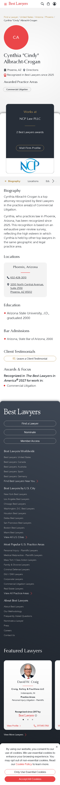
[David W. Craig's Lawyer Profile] (28, 675)
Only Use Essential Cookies (30, 772)
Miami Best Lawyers (13, 532)
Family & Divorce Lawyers (17, 564)
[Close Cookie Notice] (56, 746)
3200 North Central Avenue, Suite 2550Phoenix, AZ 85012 (27, 288)
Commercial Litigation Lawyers (19, 584)
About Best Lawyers (14, 606)
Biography (14, 181)
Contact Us (9, 635)
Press (6, 625)
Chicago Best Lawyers (15, 504)
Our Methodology (13, 611)
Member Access (30, 440)
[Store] (48, 4)
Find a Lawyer (11, 17)
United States (26, 17)
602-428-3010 (18, 277)
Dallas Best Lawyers (13, 518)
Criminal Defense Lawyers (17, 569)
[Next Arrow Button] (52, 181)
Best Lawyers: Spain (13, 471)
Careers (8, 630)
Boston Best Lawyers (14, 528)
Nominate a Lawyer (13, 621)
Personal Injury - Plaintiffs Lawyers (21, 550)
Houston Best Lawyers (15, 513)
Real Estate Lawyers (13, 588)
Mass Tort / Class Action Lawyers (20, 560)
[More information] (36, 715)
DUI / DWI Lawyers (13, 574)
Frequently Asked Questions (18, 616)
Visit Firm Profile (30, 147)
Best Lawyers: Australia (15, 466)
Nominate (30, 432)
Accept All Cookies (30, 779)
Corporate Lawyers (13, 579)
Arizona (39, 17)
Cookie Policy (24, 764)
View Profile (12, 725)
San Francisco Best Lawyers (17, 523)
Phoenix (49, 17)
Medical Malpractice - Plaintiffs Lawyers (23, 555)
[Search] (42, 4)
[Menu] (5, 4)
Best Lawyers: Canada (15, 462)
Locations (33, 181)
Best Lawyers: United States (17, 457)
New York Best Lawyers (15, 494)
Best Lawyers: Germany (15, 476)
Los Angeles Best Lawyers (16, 499)
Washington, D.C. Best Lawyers (19, 508)
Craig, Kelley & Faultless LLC (27, 689)
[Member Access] (54, 4)
